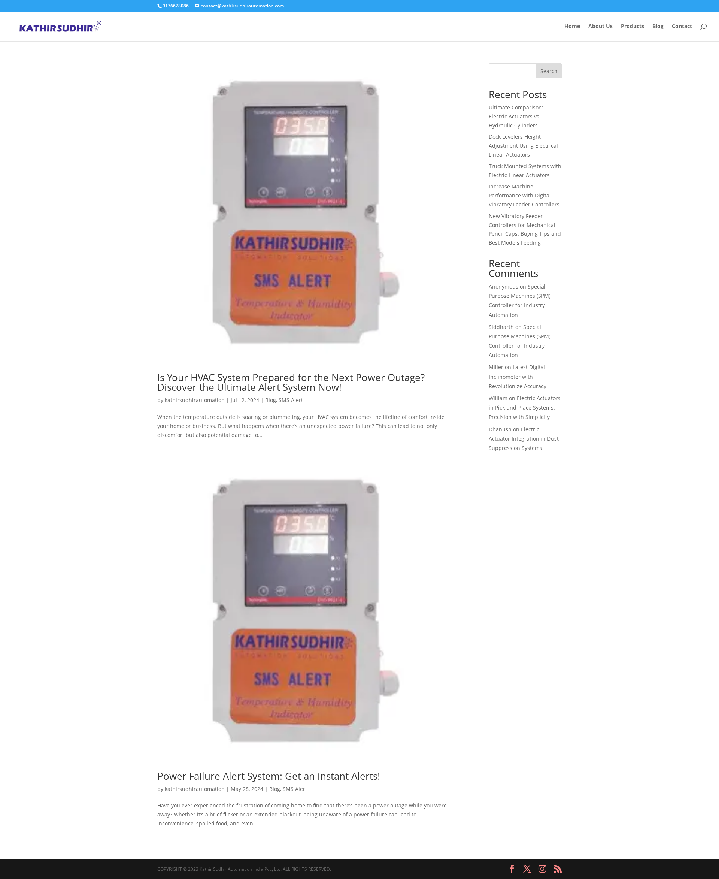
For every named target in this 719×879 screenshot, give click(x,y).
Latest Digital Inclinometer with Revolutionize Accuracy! (518, 376)
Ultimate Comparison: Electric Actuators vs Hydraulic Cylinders (516, 116)
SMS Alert (291, 400)
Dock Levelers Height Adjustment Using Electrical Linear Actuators (523, 145)
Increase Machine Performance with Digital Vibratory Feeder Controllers (524, 195)
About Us (600, 27)
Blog (658, 27)
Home (572, 27)
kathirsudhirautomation (195, 400)
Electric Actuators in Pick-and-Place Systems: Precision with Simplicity (525, 407)
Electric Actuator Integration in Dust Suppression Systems (524, 438)
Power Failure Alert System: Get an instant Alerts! (268, 776)
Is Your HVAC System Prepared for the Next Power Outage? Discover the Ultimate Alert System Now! (291, 382)
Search (549, 71)
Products (632, 27)
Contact (682, 27)
